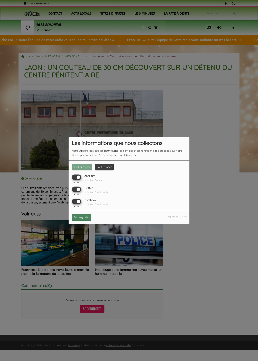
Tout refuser (104, 167)
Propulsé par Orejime (177, 216)
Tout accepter (82, 167)
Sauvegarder (81, 217)
